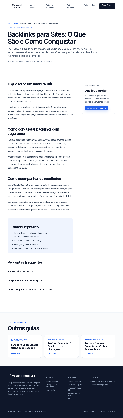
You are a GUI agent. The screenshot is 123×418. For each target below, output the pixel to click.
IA (69, 399)
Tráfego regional (74, 381)
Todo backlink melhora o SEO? (22, 271)
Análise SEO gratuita (76, 385)
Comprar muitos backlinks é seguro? (25, 280)
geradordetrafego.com (99, 385)
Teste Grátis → (106, 6)
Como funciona (33, 6)
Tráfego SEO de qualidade (52, 386)
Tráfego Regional (70, 6)
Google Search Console (74, 394)
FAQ (94, 5)
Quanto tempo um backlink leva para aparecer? (30, 289)
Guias (86, 5)
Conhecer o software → (96, 108)
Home (10, 23)
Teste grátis (50, 390)
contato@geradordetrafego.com (102, 381)
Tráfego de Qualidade (50, 6)
